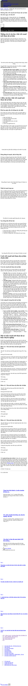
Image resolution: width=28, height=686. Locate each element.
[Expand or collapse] (1, 27)
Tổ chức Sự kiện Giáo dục (10, 655)
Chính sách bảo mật (8, 662)
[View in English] (3, 9)
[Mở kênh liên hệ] (9, 684)
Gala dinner (7, 649)
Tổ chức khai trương (8, 648)
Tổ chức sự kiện (6, 2)
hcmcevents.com (8, 639)
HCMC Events (10, 463)
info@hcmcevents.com (10, 637)
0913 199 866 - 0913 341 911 (11, 636)
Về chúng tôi (7, 661)
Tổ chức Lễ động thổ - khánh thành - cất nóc (14, 654)
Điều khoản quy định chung (10, 665)
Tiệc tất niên (7, 647)
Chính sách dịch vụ (8, 663)
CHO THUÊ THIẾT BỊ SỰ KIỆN (10, 4)
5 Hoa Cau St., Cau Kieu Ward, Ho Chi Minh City (16, 635)
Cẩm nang (5, 6)
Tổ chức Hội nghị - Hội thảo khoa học (12, 646)
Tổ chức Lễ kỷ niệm (8, 653)
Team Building (7, 650)
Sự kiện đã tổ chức (7, 5)
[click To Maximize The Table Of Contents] (2, 25)
